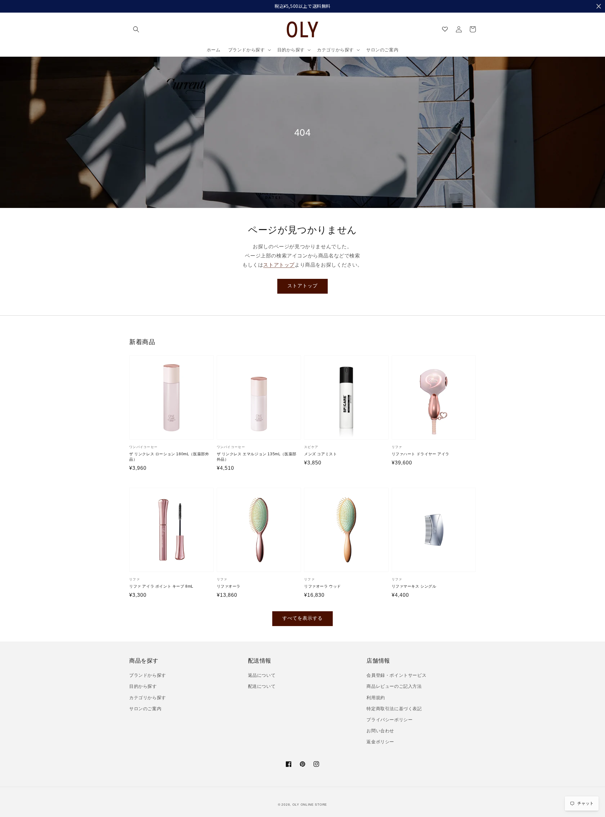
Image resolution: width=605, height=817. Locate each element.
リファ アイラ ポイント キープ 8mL (161, 586)
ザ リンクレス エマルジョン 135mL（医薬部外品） (257, 457)
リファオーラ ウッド (322, 586)
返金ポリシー (380, 741)
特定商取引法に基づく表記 (394, 708)
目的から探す (143, 686)
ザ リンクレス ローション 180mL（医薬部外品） (169, 457)
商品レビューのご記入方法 (394, 686)
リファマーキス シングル (414, 586)
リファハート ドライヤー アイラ (421, 454)
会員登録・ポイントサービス (396, 675)
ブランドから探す (147, 675)
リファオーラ (229, 586)
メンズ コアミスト (320, 454)
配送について (262, 686)
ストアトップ (279, 265)
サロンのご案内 (145, 708)
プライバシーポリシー (389, 719)
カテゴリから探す (147, 697)
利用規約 (375, 697)
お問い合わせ (380, 730)
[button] (136, 29)
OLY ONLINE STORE (309, 804)
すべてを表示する (302, 618)
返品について (262, 675)
